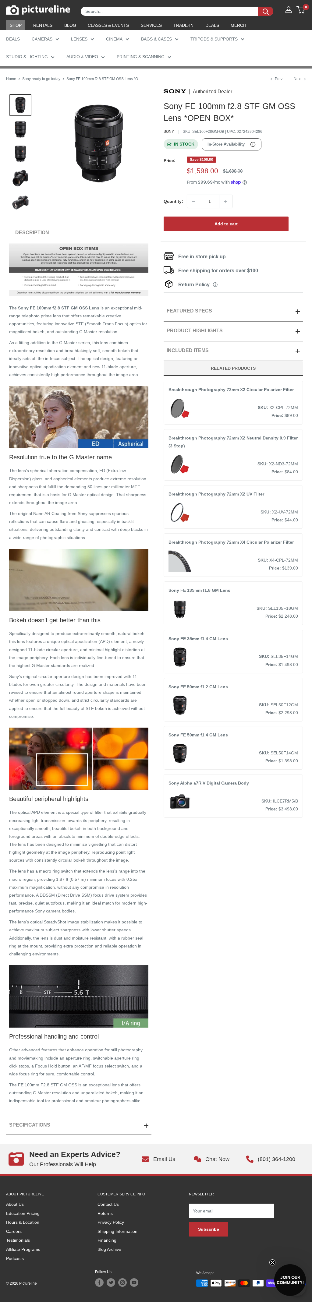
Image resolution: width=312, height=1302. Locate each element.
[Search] (265, 11)
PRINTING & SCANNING (141, 56)
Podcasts (15, 1258)
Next (297, 79)
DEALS (212, 25)
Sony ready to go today (41, 79)
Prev (278, 79)
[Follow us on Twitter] (111, 1282)
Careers (14, 1231)
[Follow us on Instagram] (122, 1282)
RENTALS (42, 25)
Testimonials (18, 1240)
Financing (107, 1240)
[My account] (288, 9)
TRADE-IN (183, 25)
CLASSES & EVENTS (108, 25)
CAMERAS (42, 39)
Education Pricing (23, 1213)
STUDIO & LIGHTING (27, 56)
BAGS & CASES (156, 39)
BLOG (70, 25)
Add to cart (226, 223)
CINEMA (114, 39)
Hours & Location (22, 1222)
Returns (105, 1213)
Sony (169, 131)
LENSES (79, 39)
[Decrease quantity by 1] (193, 201)
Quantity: (173, 201)
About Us (15, 1204)
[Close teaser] (272, 1262)
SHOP (16, 25)
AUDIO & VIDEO (82, 56)
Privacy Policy (111, 1222)
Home (11, 79)
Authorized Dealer (212, 91)
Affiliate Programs (23, 1249)
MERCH (238, 25)
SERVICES (151, 25)
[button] (290, 1280)
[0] (301, 9)
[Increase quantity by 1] (225, 201)
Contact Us (108, 1204)
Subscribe (208, 1229)
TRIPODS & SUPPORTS (214, 39)
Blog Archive (109, 1249)
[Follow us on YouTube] (134, 1282)
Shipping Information (117, 1231)
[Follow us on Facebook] (99, 1282)
